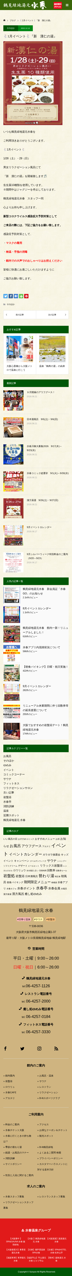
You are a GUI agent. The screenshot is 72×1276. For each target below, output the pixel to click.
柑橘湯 (54, 882)
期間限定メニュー (37, 882)
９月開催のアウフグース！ (41, 392)
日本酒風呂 (31, 876)
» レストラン (44, 1087)
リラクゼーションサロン (18, 788)
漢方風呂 (18, 894)
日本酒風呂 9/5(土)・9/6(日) (42, 419)
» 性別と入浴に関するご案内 (18, 1175)
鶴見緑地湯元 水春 (14, 820)
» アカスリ (9, 1098)
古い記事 (8, 792)
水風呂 (64, 888)
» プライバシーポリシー (50, 1158)
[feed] (56, 1049)
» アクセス (43, 1124)
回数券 (51, 870)
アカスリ (46, 846)
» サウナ (41, 1081)
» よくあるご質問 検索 (49, 1152)
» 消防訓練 (9, 1158)
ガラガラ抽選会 (51, 854)
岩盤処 (9, 876)
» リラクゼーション (47, 1092)
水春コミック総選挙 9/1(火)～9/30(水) (48, 473)
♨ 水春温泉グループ (36, 1230)
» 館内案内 (9, 1075)
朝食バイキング (15, 882)
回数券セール (61, 871)
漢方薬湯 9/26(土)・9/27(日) (42, 500)
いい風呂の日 (10, 839)
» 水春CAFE (9, 1092)
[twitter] (22, 1049)
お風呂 (7, 756)
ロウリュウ (19, 870)
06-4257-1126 (38, 986)
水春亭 (7, 801)
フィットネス (11, 783)
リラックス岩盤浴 (51, 865)
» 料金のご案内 (11, 1124)
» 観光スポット (45, 1135)
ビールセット (33, 866)
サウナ (7, 779)
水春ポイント (26, 888)
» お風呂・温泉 (45, 1075)
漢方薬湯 (7, 894)
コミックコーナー (14, 774)
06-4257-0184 (38, 1016)
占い (36, 870)
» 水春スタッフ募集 (13, 1196)
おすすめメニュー (45, 838)
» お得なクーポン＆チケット (52, 1130)
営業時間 (43, 871)
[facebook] (5, 1049)
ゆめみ (7, 765)
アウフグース (32, 846)
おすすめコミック (26, 839)
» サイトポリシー (12, 1164)
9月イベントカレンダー (39, 527)
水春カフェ (12, 888)
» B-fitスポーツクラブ (48, 1098)
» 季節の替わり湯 (12, 1147)
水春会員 (54, 888)
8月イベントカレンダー (37, 608)
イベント (8, 769)
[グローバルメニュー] (67, 5)
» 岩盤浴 (7, 1081)
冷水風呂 (30, 871)
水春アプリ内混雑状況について (41, 647)
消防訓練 (8, 806)
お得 (58, 839)
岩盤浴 (7, 797)
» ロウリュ (9, 1087)
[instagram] (39, 1049)
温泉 (6, 810)
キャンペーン (21, 860)
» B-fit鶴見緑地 (45, 1147)
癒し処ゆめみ (33, 894)
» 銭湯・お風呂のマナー (16, 1152)
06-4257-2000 (38, 1001)
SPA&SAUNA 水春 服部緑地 (15, 1241)
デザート (22, 866)
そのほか (11, 28)
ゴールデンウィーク (38, 861)
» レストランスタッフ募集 (51, 1196)
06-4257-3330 (38, 1032)
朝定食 (57, 876)
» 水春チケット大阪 (13, 1130)
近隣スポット (11, 815)
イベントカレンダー (25, 854)
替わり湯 (46, 876)
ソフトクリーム (10, 866)
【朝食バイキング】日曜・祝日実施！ (45, 666)
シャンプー (61, 861)
